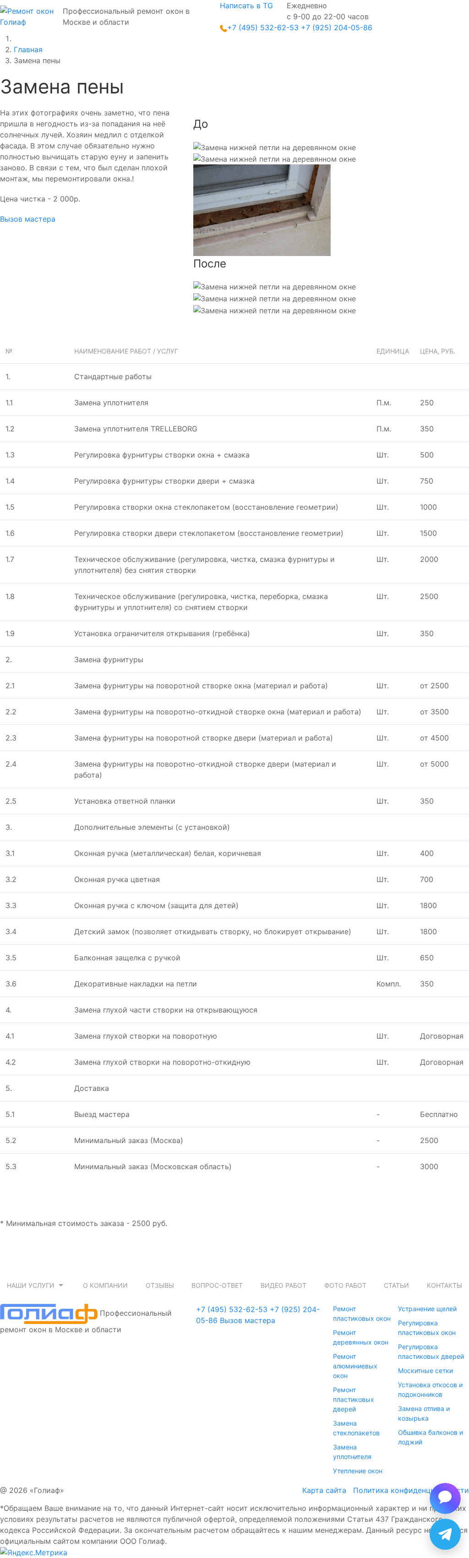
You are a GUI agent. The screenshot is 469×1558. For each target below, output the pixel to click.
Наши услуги (31, 1285)
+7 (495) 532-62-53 (263, 27)
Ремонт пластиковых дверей (353, 1399)
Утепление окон (357, 1471)
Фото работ (345, 1285)
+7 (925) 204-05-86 (336, 27)
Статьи (396, 1285)
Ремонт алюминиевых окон (355, 1365)
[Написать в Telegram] (445, 1534)
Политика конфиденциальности (411, 1490)
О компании (105, 1285)
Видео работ (283, 1285)
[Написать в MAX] (445, 1498)
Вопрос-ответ (217, 1285)
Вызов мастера (27, 218)
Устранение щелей (427, 1309)
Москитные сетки (425, 1370)
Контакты (444, 1285)
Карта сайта (324, 1490)
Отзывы (160, 1285)
